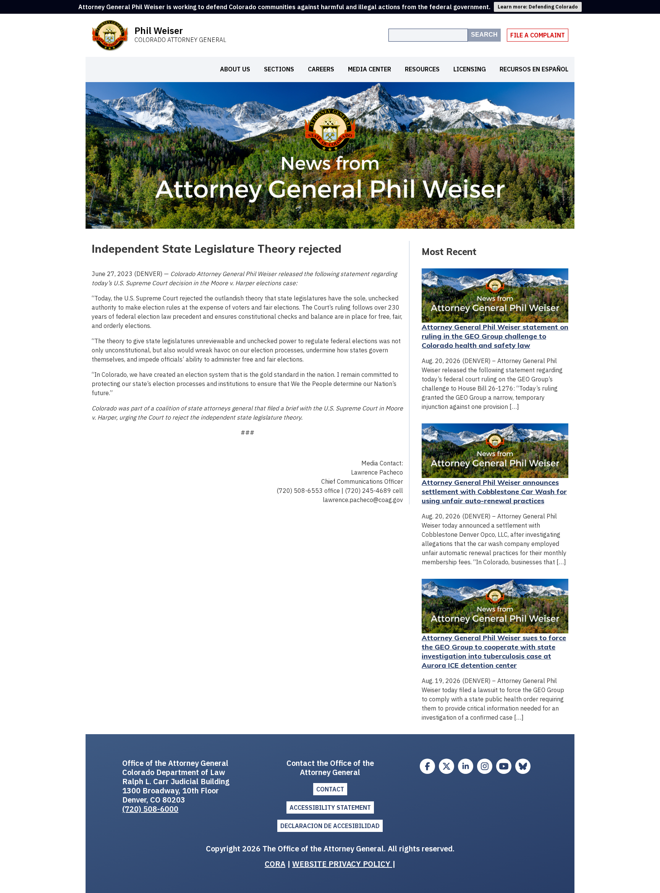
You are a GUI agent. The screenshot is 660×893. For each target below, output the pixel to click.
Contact (330, 789)
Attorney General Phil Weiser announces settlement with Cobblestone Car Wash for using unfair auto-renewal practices (494, 491)
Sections (279, 69)
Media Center (369, 69)
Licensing (469, 69)
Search (484, 34)
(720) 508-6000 (150, 809)
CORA (275, 864)
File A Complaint (537, 35)
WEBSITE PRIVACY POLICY (342, 864)
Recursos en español (534, 69)
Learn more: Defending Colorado (538, 6)
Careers (321, 69)
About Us (235, 69)
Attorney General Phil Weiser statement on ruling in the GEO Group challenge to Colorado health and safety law (495, 336)
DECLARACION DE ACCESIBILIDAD (330, 826)
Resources (422, 69)
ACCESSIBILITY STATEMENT (330, 807)
